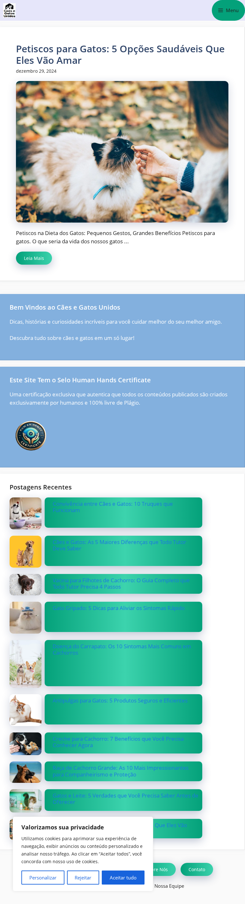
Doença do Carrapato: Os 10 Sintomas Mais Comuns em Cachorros (122, 649)
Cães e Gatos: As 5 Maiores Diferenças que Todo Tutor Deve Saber (119, 545)
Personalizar (42, 877)
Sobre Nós (157, 869)
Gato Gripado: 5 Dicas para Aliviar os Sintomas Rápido (119, 608)
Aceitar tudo (123, 877)
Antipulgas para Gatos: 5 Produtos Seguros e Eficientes (120, 700)
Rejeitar (83, 877)
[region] (83, 854)
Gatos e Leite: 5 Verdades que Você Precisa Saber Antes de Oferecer (125, 798)
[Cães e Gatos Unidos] (9, 10)
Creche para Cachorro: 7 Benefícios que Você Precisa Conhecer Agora (118, 742)
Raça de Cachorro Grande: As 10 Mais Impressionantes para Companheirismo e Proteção (121, 771)
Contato (197, 869)
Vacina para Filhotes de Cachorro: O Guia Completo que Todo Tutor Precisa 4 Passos (121, 583)
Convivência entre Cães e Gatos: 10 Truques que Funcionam (113, 507)
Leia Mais (34, 258)
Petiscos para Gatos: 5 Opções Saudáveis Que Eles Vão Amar (120, 54)
